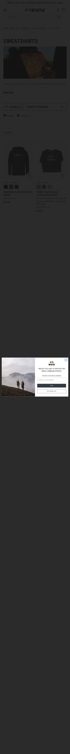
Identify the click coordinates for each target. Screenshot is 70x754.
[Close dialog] (66, 359)
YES (51, 385)
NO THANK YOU (51, 391)
